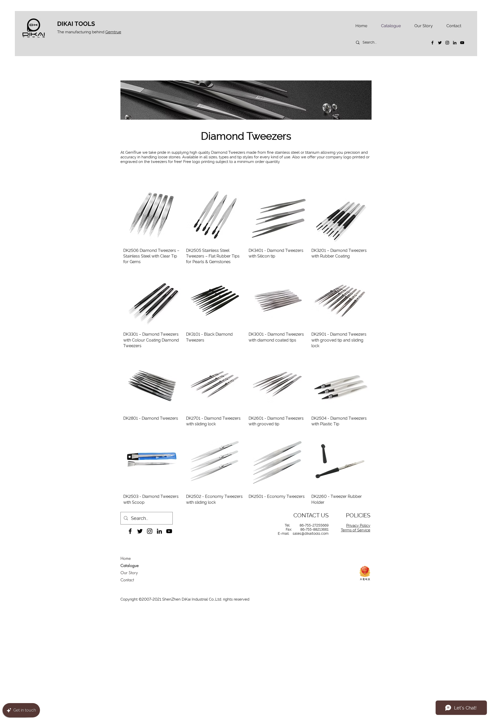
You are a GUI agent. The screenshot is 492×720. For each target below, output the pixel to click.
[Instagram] (447, 42)
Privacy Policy (358, 525)
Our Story (129, 572)
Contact (127, 580)
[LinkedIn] (454, 42)
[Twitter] (439, 42)
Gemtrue (113, 32)
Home (125, 558)
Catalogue (129, 565)
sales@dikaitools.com (311, 533)
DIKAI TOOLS (76, 23)
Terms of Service (355, 530)
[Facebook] (432, 42)
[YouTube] (462, 42)
